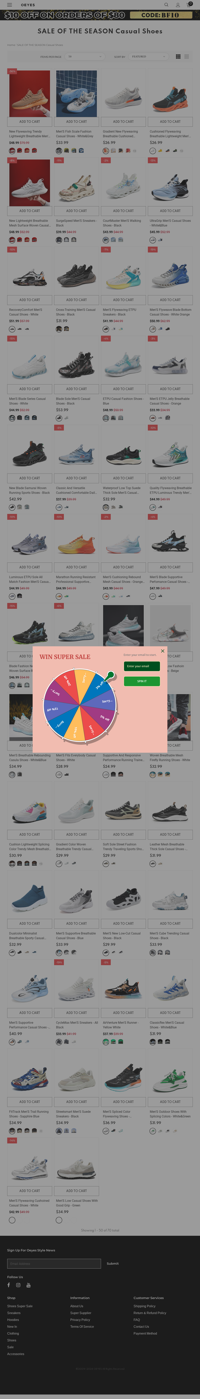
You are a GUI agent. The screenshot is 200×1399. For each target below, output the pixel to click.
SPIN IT (142, 681)
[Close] (162, 651)
